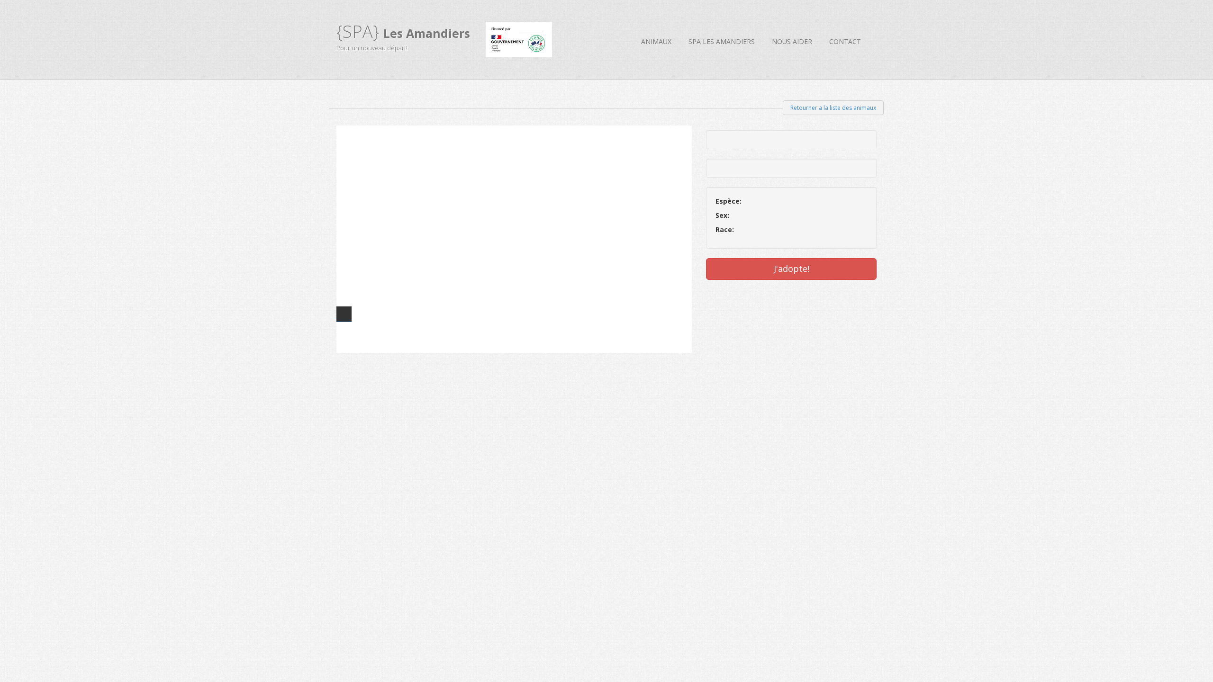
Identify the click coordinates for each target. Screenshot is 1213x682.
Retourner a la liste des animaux (833, 108)
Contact (845, 41)
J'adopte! (791, 268)
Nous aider (792, 41)
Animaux (656, 41)
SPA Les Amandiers (721, 41)
